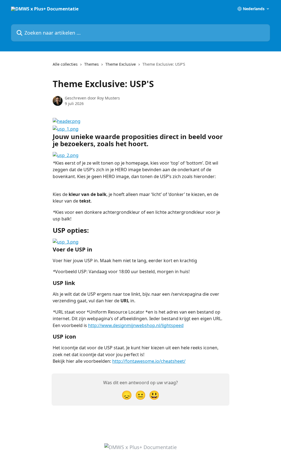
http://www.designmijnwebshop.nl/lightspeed (136, 325)
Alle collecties (65, 64)
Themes (91, 64)
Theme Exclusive (120, 64)
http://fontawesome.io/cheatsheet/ (149, 361)
